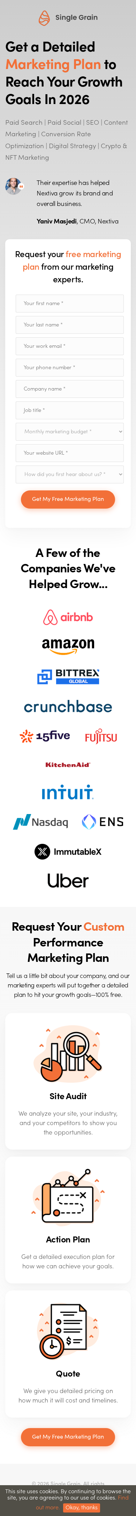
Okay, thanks (82, 1507)
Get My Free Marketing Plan (68, 499)
